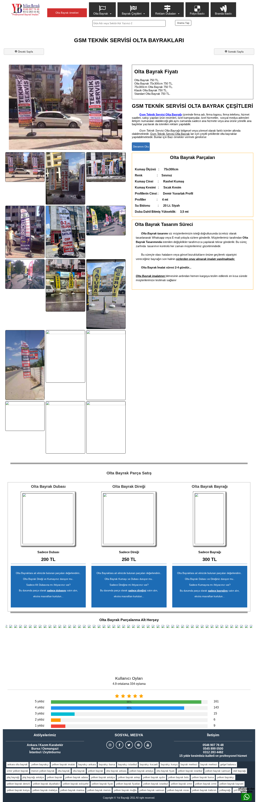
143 (216, 707)
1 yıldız (39, 725)
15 (215, 713)
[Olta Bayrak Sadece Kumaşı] (209, 519)
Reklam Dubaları (165, 13)
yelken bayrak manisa (72, 790)
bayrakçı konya (169, 764)
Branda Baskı (223, 13)
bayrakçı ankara (87, 764)
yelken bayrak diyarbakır (46, 783)
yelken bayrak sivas (178, 790)
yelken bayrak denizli (18, 783)
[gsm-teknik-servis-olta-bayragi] (25, 167)
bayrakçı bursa (107, 764)
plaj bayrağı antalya (33, 777)
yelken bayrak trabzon (204, 790)
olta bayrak (64, 770)
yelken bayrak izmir (181, 783)
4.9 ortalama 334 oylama (129, 683)
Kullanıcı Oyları (129, 678)
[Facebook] (119, 744)
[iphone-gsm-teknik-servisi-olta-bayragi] (25, 232)
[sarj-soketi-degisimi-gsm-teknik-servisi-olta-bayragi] (25, 365)
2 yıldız (39, 719)
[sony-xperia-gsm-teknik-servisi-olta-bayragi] (106, 365)
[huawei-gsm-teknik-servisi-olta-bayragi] (106, 167)
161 (216, 701)
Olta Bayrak (100, 13)
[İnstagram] (110, 744)
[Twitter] (129, 744)
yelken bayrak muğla (125, 790)
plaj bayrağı (13, 777)
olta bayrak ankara (116, 770)
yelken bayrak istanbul (190, 770)
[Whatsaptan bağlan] (246, 796)
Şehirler (67, 5)
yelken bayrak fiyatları (128, 783)
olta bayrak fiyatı (165, 770)
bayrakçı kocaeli (149, 764)
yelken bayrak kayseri (231, 783)
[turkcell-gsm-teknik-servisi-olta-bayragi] (25, 416)
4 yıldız (39, 707)
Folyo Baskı (197, 13)
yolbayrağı (225, 790)
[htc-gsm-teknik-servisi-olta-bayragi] (65, 178)
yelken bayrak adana (76, 777)
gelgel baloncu (228, 764)
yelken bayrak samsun (217, 770)
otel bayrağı (239, 770)
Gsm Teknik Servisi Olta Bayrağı (160, 114)
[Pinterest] (138, 744)
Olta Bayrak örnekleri (67, 12)
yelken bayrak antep (129, 777)
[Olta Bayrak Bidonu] (48, 519)
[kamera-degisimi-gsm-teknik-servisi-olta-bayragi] (106, 220)
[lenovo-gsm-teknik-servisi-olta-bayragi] (65, 285)
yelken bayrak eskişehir (76, 783)
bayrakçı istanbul (127, 764)
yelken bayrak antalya (141, 770)
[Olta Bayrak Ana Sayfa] (25, 10)
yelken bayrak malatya (44, 790)
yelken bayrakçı (40, 764)
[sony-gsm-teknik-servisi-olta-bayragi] (65, 356)
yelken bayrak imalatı (63, 764)
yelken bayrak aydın (154, 777)
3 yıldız (39, 713)
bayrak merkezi (189, 764)
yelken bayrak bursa (203, 777)
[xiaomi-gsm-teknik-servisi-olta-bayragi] (106, 427)
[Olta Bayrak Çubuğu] (128, 519)
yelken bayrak (95, 770)
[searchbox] (129, 23)
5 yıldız (39, 701)
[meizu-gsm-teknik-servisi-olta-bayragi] (106, 294)
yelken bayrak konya (18, 790)
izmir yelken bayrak (17, 770)
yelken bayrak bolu (178, 777)
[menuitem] (103, 9)
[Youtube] (147, 744)
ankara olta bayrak (17, 764)
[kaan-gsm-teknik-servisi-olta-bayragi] (65, 232)
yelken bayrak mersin (99, 790)
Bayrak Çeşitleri (131, 13)
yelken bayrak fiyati (102, 783)
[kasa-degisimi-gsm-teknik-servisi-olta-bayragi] (25, 274)
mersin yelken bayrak (43, 770)
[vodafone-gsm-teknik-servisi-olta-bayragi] (65, 427)
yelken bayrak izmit (205, 783)
